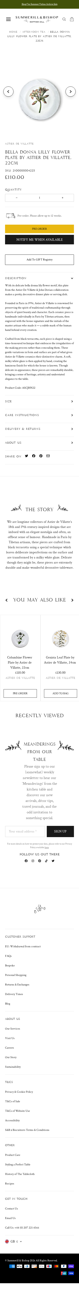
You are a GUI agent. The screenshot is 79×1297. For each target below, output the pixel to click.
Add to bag (60, 693)
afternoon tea (34, 32)
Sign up (60, 831)
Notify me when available (39, 240)
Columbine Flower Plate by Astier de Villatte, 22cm (19, 662)
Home (13, 32)
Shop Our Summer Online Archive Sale (40, 4)
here (47, 847)
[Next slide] (71, 91)
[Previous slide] (8, 91)
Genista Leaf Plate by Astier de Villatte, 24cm (60, 660)
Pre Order (20, 693)
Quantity (14, 189)
